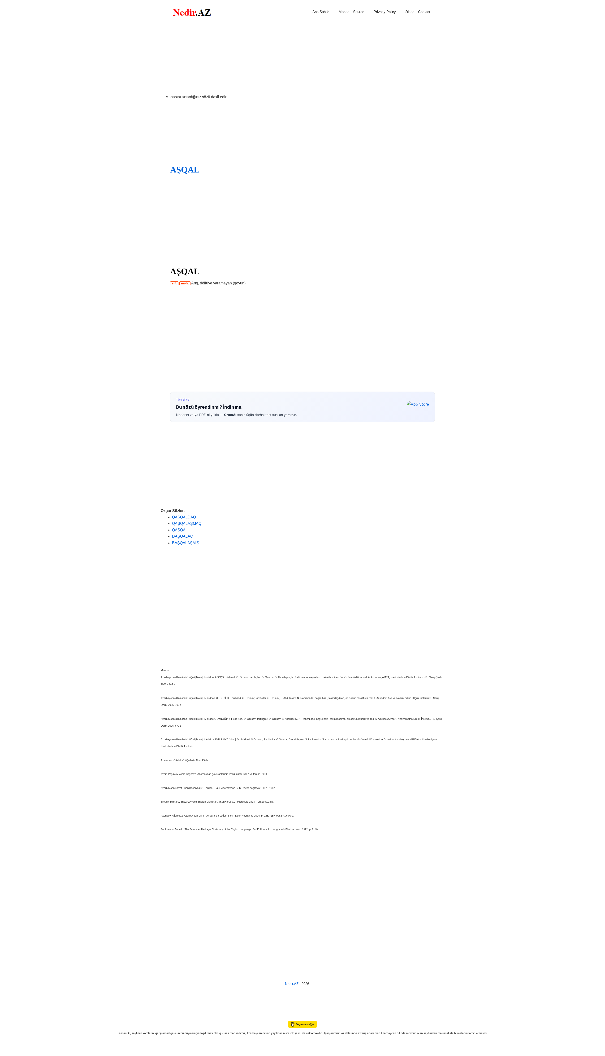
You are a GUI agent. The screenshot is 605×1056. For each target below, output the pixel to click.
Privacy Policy (385, 12)
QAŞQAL (180, 530)
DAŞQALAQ (182, 536)
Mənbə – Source (351, 12)
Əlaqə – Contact (417, 12)
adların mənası (8, 1017)
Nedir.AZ (292, 984)
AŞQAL (184, 169)
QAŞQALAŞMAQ (186, 523)
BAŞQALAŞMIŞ (185, 543)
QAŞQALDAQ (184, 517)
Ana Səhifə (320, 12)
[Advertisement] (302, 59)
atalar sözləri (8, 1010)
